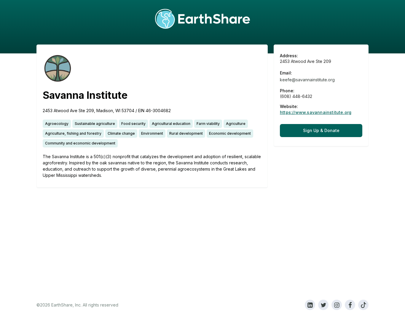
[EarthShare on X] (323, 305)
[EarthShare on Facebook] (350, 305)
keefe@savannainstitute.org (307, 79)
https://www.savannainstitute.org (315, 112)
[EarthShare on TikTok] (363, 305)
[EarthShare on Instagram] (336, 305)
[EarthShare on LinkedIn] (310, 305)
